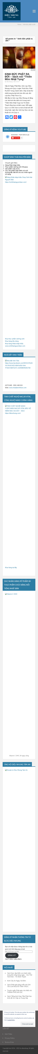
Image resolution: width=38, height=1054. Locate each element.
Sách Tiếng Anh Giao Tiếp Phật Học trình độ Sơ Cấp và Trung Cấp (19, 997)
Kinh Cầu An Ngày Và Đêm (16, 981)
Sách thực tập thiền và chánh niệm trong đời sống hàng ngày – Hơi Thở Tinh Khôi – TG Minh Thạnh (19, 975)
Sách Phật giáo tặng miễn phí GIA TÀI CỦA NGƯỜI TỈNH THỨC (18, 985)
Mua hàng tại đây (11, 567)
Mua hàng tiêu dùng (12, 341)
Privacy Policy (10, 1038)
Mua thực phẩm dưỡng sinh (14, 339)
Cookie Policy (11, 1020)
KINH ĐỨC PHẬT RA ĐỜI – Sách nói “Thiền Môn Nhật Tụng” (18, 77)
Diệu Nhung (10, 81)
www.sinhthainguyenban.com (15, 346)
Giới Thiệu (8, 1034)
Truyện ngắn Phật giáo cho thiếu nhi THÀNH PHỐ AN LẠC (19, 991)
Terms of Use (9, 1042)
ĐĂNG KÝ (12, 955)
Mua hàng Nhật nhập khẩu (14, 343)
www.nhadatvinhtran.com (17, 388)
